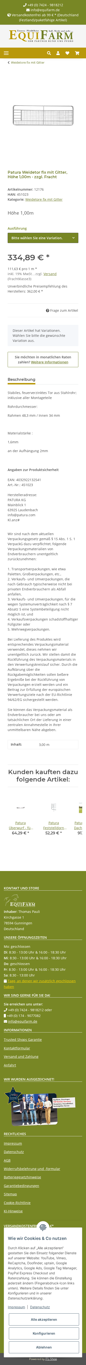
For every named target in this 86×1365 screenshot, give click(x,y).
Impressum (13, 1143)
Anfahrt (10, 1065)
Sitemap (10, 1194)
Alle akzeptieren (44, 1319)
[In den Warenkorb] (11, 77)
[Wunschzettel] (67, 53)
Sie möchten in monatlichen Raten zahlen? (43, 359)
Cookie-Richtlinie (17, 1202)
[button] (50, 53)
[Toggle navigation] (6, 53)
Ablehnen (44, 1347)
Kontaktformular (17, 1048)
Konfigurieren (44, 1333)
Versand (50, 274)
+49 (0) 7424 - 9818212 (45, 5)
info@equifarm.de (45, 10)
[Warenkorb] (77, 53)
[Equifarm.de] (41, 36)
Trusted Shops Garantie (23, 1039)
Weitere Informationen (49, 362)
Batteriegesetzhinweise (22, 1177)
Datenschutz (14, 1151)
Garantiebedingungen (21, 1185)
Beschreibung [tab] (21, 379)
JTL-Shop (51, 1359)
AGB (7, 1160)
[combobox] (43, 238)
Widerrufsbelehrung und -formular (32, 1168)
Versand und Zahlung (21, 1056)
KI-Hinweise (13, 1211)
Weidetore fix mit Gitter (44, 199)
